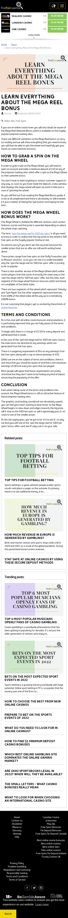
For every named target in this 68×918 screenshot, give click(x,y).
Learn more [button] (42, 904)
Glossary (17, 830)
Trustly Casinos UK (51, 857)
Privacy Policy (17, 863)
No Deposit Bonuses (51, 830)
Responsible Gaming (17, 873)
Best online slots (51, 847)
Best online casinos (51, 844)
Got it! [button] (8, 913)
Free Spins (20, 121)
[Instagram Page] (41, 887)
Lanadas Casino (51, 817)
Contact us (17, 821)
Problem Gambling (17, 867)
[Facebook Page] (27, 887)
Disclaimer (17, 824)
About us (17, 827)
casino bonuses (9, 307)
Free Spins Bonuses (51, 827)
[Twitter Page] (34, 887)
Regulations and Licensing (17, 870)
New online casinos (51, 850)
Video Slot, (9, 121)
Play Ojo (51, 824)
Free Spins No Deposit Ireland (51, 853)
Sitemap (17, 834)
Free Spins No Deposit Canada (51, 834)
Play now (57, 16)
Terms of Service (17, 880)
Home (17, 817)
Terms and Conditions (17, 876)
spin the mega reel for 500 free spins (31, 233)
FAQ (17, 837)
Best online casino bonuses (51, 840)
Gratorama (51, 821)
